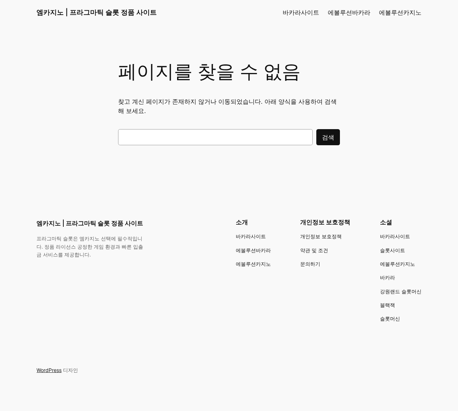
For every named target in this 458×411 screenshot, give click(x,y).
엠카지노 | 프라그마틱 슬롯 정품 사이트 (96, 12)
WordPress (49, 370)
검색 (328, 137)
